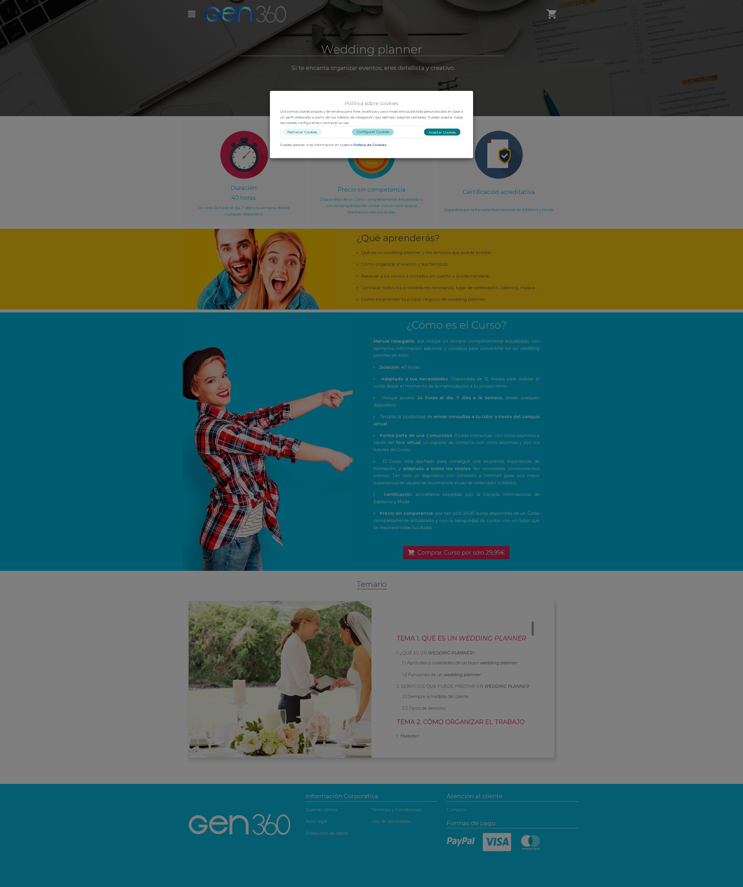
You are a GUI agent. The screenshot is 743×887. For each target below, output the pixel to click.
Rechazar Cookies (302, 132)
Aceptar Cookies (442, 132)
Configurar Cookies (373, 131)
